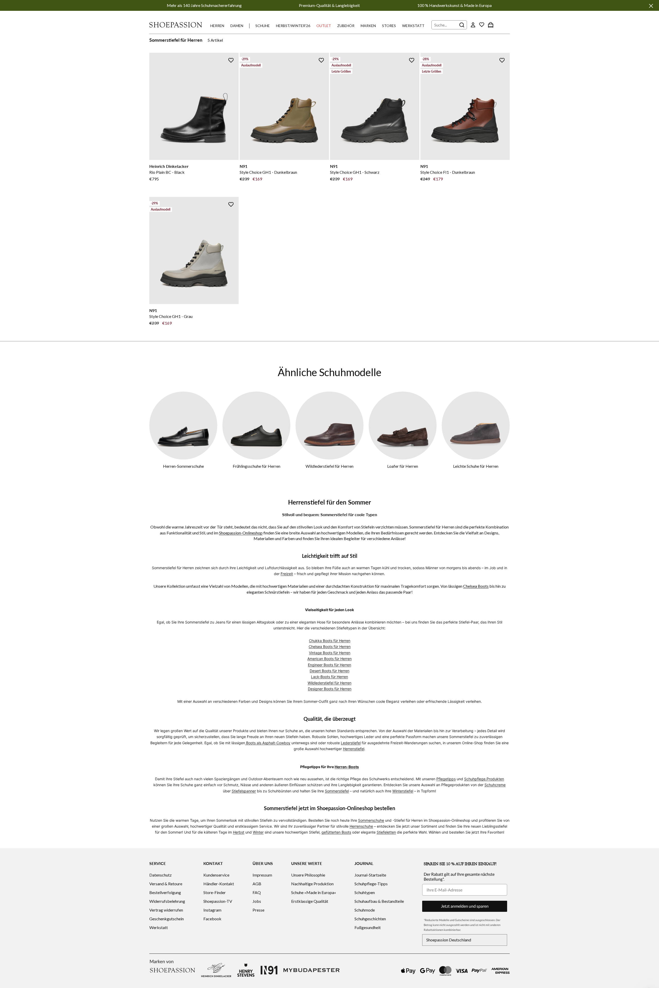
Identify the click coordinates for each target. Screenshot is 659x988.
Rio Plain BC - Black (167, 172)
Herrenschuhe (361, 826)
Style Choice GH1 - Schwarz (354, 172)
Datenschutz (160, 874)
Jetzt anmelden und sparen (465, 906)
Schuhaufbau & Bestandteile (379, 901)
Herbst (238, 832)
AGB (257, 883)
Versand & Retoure (165, 883)
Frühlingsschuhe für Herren (256, 466)
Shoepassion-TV (217, 901)
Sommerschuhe (371, 820)
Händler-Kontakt (218, 883)
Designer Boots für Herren (329, 689)
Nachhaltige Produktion (312, 883)
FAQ (257, 892)
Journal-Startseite (370, 874)
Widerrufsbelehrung (167, 901)
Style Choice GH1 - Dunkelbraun (268, 172)
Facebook (212, 918)
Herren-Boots (347, 767)
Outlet (323, 25)
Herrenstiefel (353, 749)
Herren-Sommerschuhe (183, 466)
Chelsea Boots (476, 586)
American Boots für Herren (329, 658)
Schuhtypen (364, 892)
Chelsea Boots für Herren (330, 646)
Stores (389, 25)
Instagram (212, 909)
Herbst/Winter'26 (293, 25)
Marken (368, 25)
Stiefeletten (386, 832)
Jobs (257, 901)
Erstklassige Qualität (309, 901)
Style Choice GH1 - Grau (171, 316)
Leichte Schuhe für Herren (475, 466)
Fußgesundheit (367, 927)
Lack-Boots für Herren (329, 676)
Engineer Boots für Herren (329, 665)
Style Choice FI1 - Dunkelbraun (447, 172)
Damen (236, 25)
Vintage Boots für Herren (329, 653)
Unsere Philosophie (308, 874)
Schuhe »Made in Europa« (313, 892)
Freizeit (287, 573)
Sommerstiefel (337, 791)
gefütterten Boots (336, 832)
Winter (258, 832)
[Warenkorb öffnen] (490, 25)
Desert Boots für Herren (329, 671)
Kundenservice (216, 874)
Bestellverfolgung (165, 892)
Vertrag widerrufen (166, 909)
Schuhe (262, 25)
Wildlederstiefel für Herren (329, 466)
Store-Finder (214, 892)
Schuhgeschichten (370, 918)
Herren (217, 25)
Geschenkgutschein (166, 918)
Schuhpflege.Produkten (484, 779)
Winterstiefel (402, 791)
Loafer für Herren (402, 466)
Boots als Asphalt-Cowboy (267, 743)
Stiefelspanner (244, 791)
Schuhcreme (495, 785)
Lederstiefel (351, 743)
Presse (258, 909)
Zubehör (345, 25)
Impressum (262, 874)
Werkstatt (413, 25)
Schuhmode (364, 909)
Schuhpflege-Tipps (371, 883)
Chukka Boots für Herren (329, 640)
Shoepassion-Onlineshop (241, 532)
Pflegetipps (446, 779)
